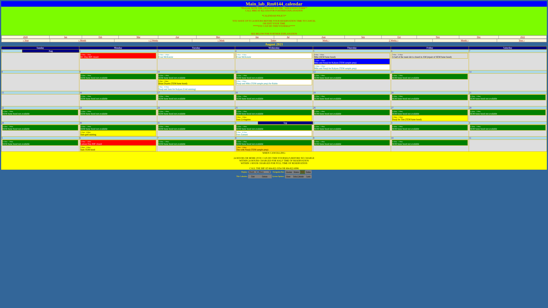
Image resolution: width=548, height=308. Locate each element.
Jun (257, 37)
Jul (288, 37)
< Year (26, 40)
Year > (522, 40)
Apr (177, 37)
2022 (522, 37)
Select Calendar (298, 176)
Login (308, 176)
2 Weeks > (393, 40)
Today (273, 40)
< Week (220, 40)
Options (264, 176)
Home (288, 176)
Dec (479, 37)
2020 (25, 37)
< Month (82, 40)
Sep (363, 37)
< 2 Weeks (153, 40)
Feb (100, 37)
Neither (308, 172)
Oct (399, 37)
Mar (138, 37)
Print (253, 176)
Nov (438, 37)
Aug (324, 37)
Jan (65, 37)
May (218, 37)
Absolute (289, 172)
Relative (296, 172)
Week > (326, 40)
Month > (465, 40)
